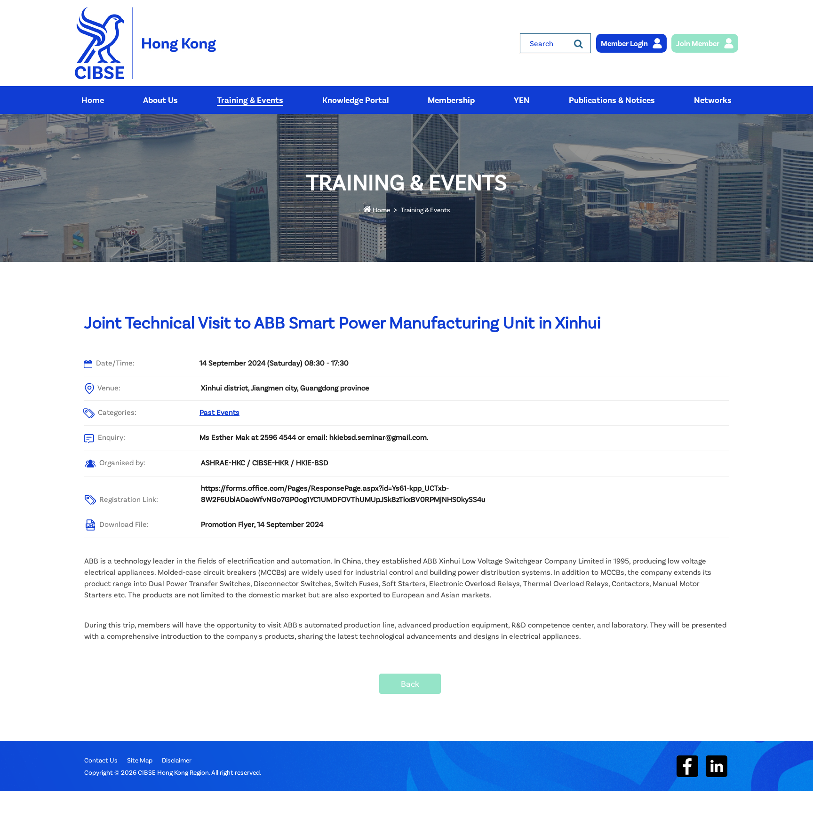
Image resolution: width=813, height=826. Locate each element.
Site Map (139, 760)
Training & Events (425, 210)
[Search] (578, 43)
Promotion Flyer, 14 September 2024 (262, 523)
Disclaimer (176, 760)
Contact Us (101, 760)
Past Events (219, 411)
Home (380, 210)
